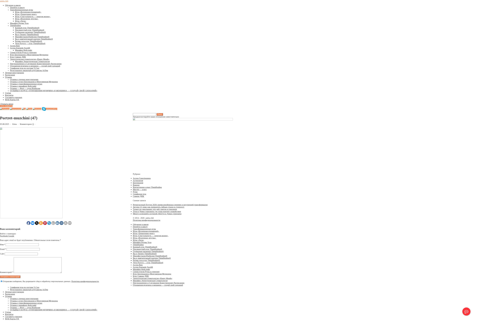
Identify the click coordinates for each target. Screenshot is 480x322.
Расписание (10, 75)
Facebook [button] (4, 236)
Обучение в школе (13, 5)
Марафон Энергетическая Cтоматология (32, 61)
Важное (136, 185)
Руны (135, 192)
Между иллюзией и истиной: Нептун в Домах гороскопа (157, 214)
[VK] (24, 109)
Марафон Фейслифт (23, 50)
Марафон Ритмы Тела (19, 23)
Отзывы (8, 77)
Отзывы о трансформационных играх (26, 84)
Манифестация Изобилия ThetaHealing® (32, 37)
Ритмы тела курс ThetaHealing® (28, 41)
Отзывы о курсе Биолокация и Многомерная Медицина (34, 82)
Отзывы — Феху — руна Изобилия (25, 88)
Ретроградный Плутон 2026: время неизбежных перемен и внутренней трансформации (170, 205)
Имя (2, 244)
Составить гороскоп (13, 97)
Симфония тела (139, 194)
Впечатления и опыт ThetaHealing (147, 187)
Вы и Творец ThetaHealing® (27, 34)
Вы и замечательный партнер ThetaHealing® (34, 39)
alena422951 (51, 109)
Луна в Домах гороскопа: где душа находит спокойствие (157, 211)
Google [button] (11, 236)
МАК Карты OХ (12, 100)
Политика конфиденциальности (85, 281)
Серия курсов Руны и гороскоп (23, 52)
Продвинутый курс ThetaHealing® (29, 30)
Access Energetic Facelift (20, 48)
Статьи (8, 93)
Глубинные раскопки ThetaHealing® (30, 32)
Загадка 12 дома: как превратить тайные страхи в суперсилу (158, 207)
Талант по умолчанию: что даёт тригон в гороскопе (155, 209)
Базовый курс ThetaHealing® (27, 28)
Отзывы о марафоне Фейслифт (23, 86)
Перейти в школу (17, 7)
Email (3, 249)
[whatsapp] (5, 109)
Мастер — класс (140, 189)
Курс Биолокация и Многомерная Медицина (29, 55)
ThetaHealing (15, 25)
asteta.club (4, 1)
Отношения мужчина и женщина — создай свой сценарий (35, 66)
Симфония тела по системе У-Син (24, 68)
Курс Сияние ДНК (18, 57)
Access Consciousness (142, 178)
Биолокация (138, 183)
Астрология (138, 180)
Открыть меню (6, 104)
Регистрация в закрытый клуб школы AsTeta (29, 70)
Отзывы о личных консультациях (24, 79)
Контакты (9, 95)
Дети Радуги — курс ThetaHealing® (30, 43)
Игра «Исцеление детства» (26, 19)
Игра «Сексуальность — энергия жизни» (33, 16)
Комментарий (6, 272)
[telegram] (37, 109)
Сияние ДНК (138, 196)
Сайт (2, 254)
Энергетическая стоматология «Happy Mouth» (29, 59)
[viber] (29, 109)
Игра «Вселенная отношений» (28, 12)
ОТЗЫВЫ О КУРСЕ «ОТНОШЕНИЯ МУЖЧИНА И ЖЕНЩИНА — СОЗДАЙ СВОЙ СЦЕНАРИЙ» (53, 91)
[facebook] (15, 109)
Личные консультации (14, 73)
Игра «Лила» (20, 21)
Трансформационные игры (21, 10)
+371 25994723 (6, 106)
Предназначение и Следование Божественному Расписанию (36, 64)
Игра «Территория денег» (26, 14)
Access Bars (15, 46)
